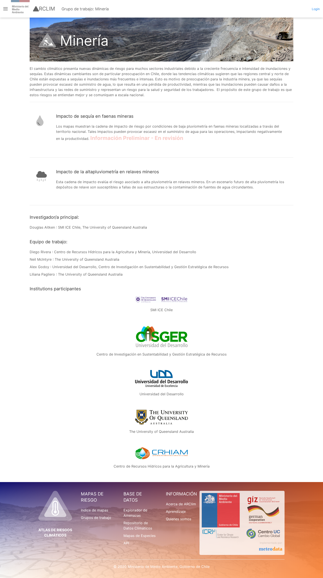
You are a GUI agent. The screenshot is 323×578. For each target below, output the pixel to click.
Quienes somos (178, 519)
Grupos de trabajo (96, 517)
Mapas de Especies (139, 535)
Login (316, 9)
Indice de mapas (94, 510)
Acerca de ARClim (181, 504)
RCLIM (47, 8)
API (126, 543)
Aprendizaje (176, 511)
